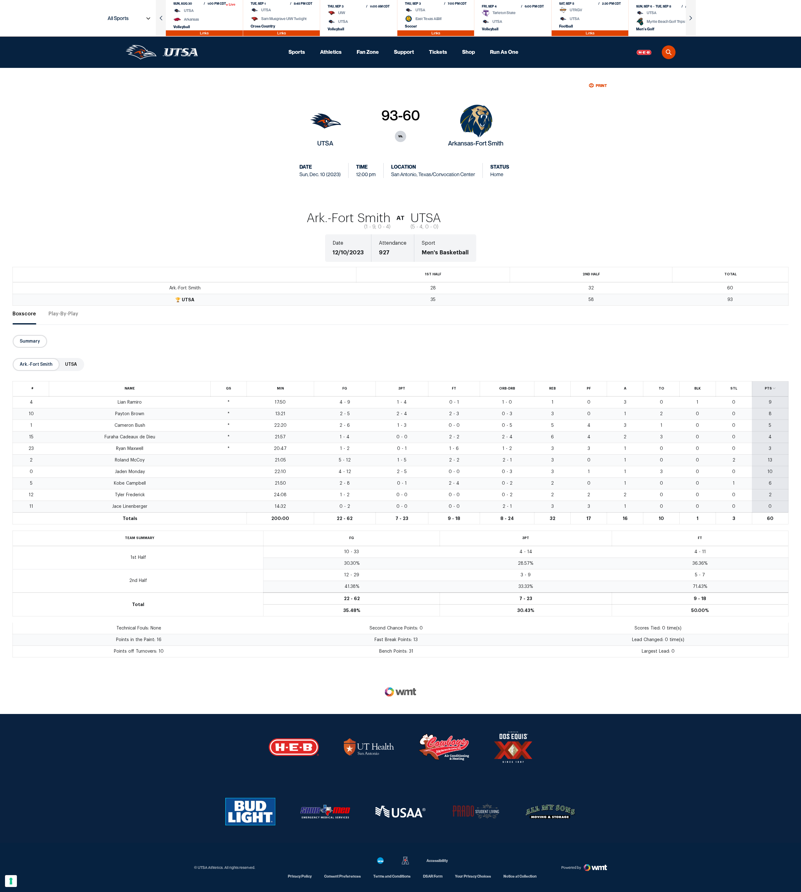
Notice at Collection (520, 876)
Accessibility (437, 860)
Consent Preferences (342, 876)
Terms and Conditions (392, 876)
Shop (468, 52)
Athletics (331, 52)
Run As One (504, 52)
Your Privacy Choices (473, 876)
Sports (296, 52)
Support (404, 52)
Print (601, 85)
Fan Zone (368, 52)
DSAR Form (432, 876)
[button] (161, 18)
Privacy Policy (300, 876)
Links (204, 33)
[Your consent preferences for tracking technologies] (11, 881)
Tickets (438, 52)
